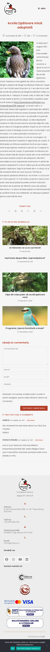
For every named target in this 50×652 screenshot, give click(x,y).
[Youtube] (20, 559)
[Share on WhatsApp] (40, 211)
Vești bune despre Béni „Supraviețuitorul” (25, 258)
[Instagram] (13, 559)
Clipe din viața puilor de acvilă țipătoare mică (25, 296)
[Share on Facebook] (15, 211)
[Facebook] (7, 559)
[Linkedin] (27, 559)
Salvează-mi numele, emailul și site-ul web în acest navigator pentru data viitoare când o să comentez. (24, 398)
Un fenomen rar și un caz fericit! (25, 248)
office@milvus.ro (12, 543)
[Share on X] (9, 211)
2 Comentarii (41, 36)
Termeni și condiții (36, 636)
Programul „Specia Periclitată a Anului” (25, 328)
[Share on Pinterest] (21, 211)
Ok (13, 648)
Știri (28, 36)
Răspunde (31, 420)
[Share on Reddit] (34, 211)
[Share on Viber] (28, 211)
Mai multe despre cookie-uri (28, 648)
